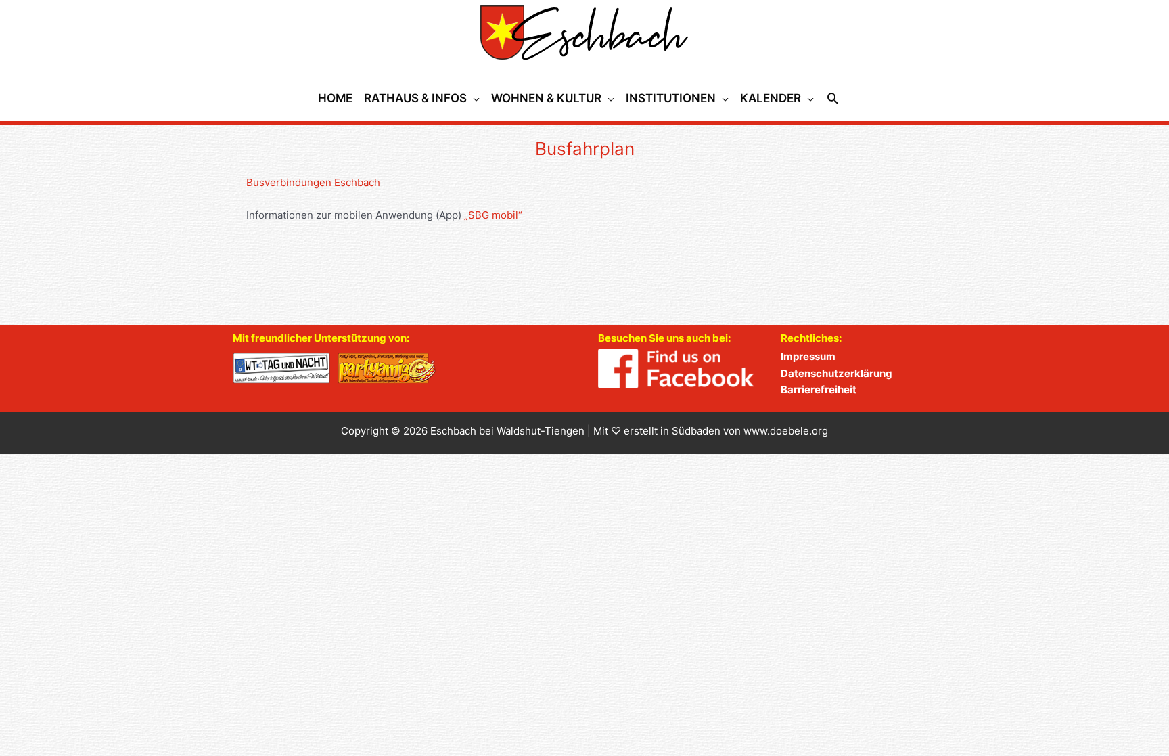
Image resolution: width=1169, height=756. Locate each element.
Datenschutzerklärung (836, 373)
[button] (832, 98)
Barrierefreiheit (818, 389)
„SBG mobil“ (493, 214)
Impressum (808, 356)
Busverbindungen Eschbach (313, 182)
